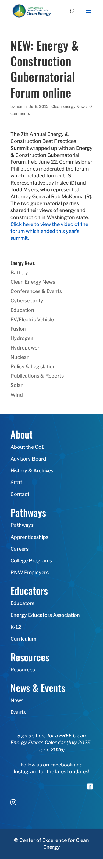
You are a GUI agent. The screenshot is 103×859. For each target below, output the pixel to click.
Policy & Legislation (33, 366)
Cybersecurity (26, 300)
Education (22, 310)
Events (18, 712)
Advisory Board (28, 459)
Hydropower (24, 348)
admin (21, 106)
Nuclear (19, 357)
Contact (19, 494)
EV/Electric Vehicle (32, 319)
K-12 (15, 627)
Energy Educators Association (45, 615)
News (16, 700)
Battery (19, 272)
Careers (19, 549)
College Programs (31, 561)
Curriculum (23, 639)
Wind (16, 395)
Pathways (22, 525)
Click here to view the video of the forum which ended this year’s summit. (49, 231)
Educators (22, 603)
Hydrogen (22, 338)
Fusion (18, 329)
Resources (22, 670)
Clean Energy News (69, 106)
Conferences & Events (36, 291)
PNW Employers (29, 572)
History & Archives (31, 470)
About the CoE (27, 447)
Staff (16, 482)
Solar (16, 385)
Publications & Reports (37, 376)
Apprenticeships (29, 537)
